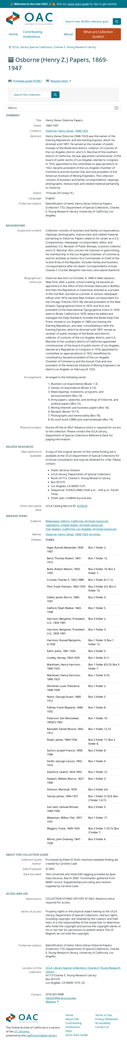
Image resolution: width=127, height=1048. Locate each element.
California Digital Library (41, 1035)
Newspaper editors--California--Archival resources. (77, 521)
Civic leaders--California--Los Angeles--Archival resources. (81, 529)
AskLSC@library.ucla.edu (61, 998)
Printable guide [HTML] (27, 81)
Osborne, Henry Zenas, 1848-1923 (67, 131)
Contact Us (102, 1027)
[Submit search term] (117, 21)
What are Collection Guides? (98, 34)
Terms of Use (103, 1015)
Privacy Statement (106, 1019)
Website (51, 1002)
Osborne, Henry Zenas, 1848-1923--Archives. (73, 534)
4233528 (82, 506)
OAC (29, 18)
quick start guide (78, 4)
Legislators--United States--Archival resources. (74, 525)
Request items (59, 81)
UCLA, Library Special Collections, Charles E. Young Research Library (54, 47)
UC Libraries (21, 1031)
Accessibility (102, 1023)
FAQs (68, 1031)
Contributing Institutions (32, 34)
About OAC (72, 1019)
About (68, 34)
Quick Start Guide (76, 1035)
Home (13, 34)
